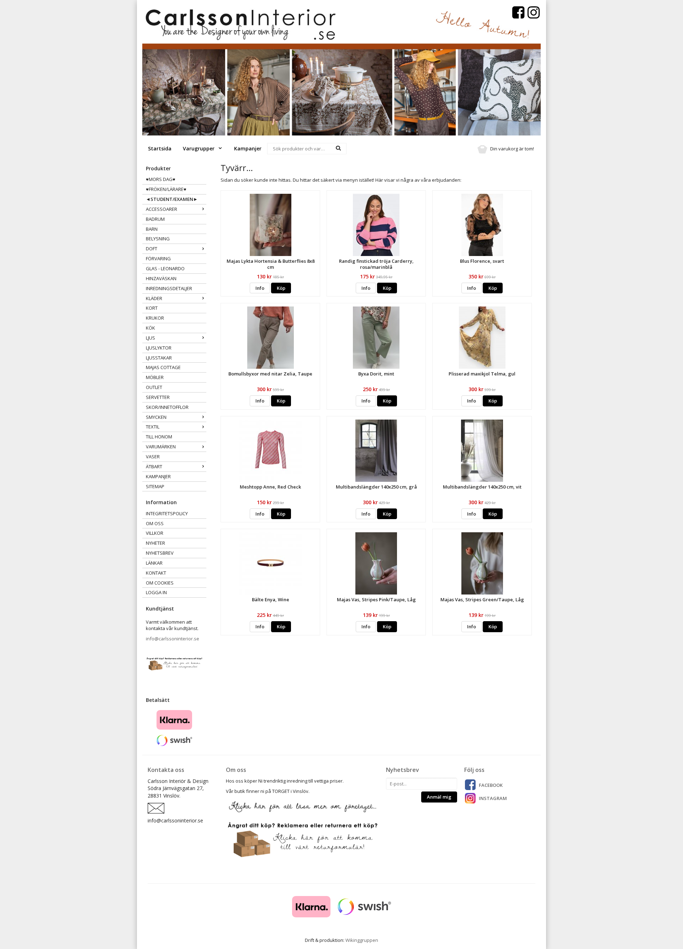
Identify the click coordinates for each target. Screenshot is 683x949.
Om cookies (160, 583)
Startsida (159, 148)
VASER (153, 456)
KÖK (150, 328)
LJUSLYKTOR (158, 348)
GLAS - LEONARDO (165, 268)
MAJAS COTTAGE (163, 367)
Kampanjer (247, 148)
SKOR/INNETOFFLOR (167, 407)
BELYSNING (158, 238)
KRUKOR (155, 318)
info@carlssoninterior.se (172, 638)
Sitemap (155, 486)
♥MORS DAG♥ (160, 179)
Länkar (154, 563)
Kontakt (156, 573)
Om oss (155, 523)
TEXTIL (152, 426)
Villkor (154, 533)
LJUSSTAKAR (159, 357)
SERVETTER (158, 397)
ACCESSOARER (161, 209)
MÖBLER (155, 377)
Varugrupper (199, 148)
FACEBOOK (491, 785)
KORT (152, 308)
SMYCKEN (156, 417)
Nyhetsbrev (160, 553)
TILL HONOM (159, 436)
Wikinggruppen (361, 940)
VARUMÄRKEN (161, 446)
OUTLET (154, 387)
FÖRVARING (158, 258)
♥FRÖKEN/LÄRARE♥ (166, 189)
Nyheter (155, 543)
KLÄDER (154, 298)
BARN (152, 229)
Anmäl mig (439, 797)
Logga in (156, 592)
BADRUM (155, 219)
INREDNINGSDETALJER (169, 288)
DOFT (151, 248)
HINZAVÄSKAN (161, 278)
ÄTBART (154, 466)
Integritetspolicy (167, 513)
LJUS (150, 338)
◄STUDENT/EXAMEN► (172, 199)
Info (259, 288)
